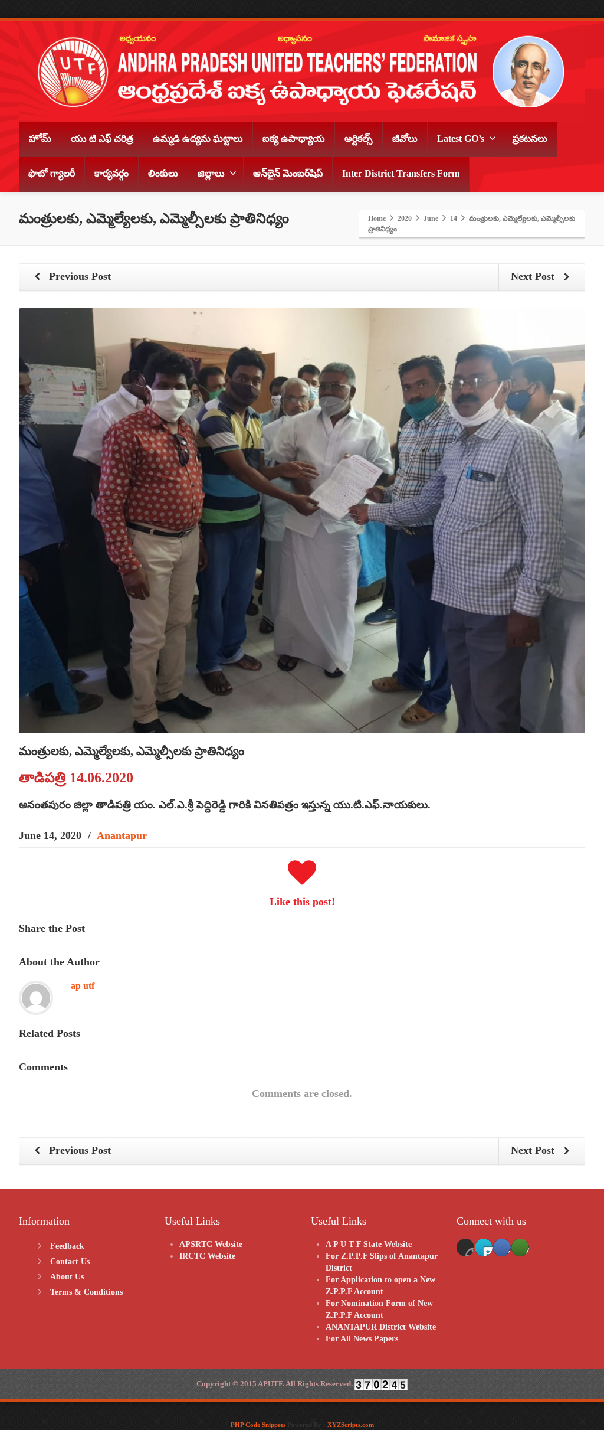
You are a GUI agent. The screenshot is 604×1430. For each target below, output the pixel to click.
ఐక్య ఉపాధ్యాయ (293, 138)
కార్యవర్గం (111, 173)
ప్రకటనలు (530, 138)
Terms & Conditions (86, 1292)
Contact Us (70, 1261)
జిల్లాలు (211, 173)
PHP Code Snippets (258, 1424)
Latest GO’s (460, 138)
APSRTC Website (210, 1244)
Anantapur (122, 835)
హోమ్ (40, 138)
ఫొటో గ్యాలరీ (51, 173)
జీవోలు (405, 138)
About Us (67, 1276)
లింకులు (163, 173)
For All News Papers (362, 1338)
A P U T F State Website (369, 1244)
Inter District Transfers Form (400, 173)
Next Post (534, 276)
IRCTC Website (207, 1256)
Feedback (67, 1246)
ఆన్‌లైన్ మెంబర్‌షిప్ (288, 173)
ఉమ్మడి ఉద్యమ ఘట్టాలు (198, 138)
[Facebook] (465, 1247)
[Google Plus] (502, 1247)
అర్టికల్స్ (358, 138)
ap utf (82, 986)
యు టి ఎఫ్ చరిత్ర (102, 138)
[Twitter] (484, 1247)
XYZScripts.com (350, 1424)
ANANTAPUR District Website (381, 1327)
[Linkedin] (520, 1247)
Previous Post (78, 276)
